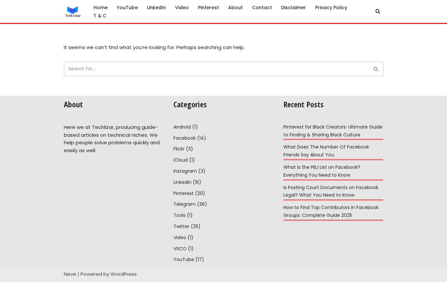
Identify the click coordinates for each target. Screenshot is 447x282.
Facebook (184, 138)
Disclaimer (293, 7)
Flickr (179, 149)
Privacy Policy (331, 7)
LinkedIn (156, 7)
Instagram (185, 171)
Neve (70, 274)
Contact (262, 7)
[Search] (377, 11)
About (235, 7)
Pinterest (208, 7)
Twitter (181, 226)
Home (101, 7)
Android (182, 127)
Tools (179, 215)
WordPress (124, 274)
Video (182, 7)
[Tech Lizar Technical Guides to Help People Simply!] (73, 11)
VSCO (180, 248)
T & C (100, 15)
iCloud (180, 160)
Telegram (184, 204)
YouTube (127, 7)
